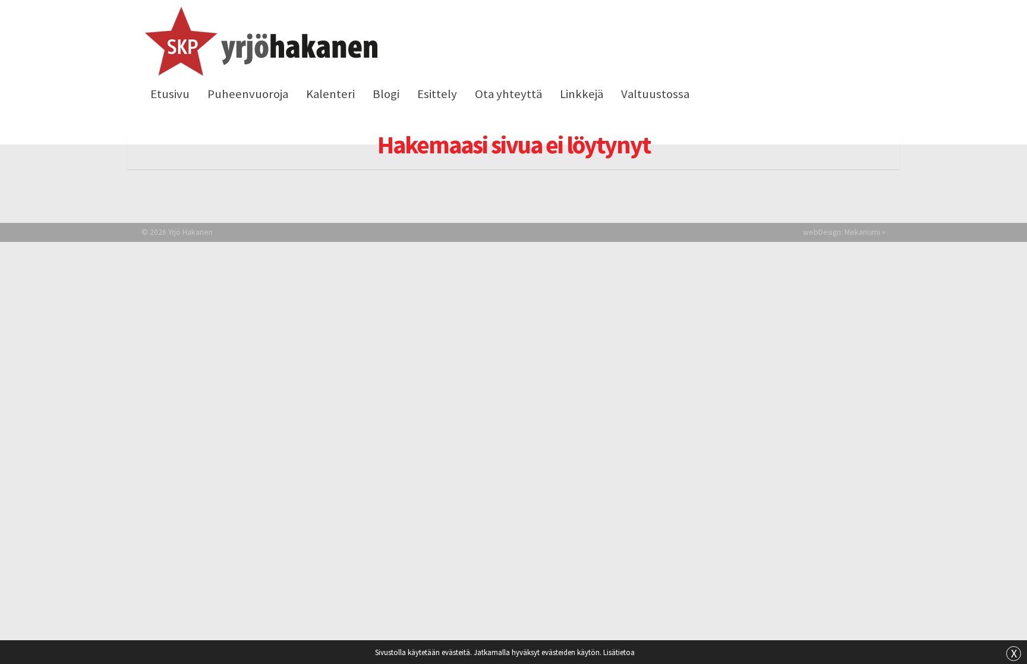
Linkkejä (581, 94)
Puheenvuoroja (247, 94)
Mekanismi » (865, 232)
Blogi (386, 94)
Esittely (437, 94)
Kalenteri (330, 94)
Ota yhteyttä (508, 94)
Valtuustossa (655, 94)
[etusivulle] (259, 43)
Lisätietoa (619, 652)
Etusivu (170, 94)
